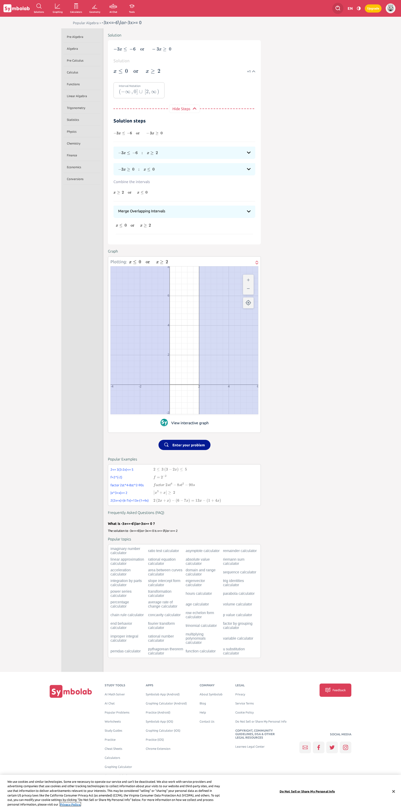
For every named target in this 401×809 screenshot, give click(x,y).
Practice (110, 739)
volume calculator (237, 604)
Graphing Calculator (118, 767)
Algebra (72, 48)
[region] (200, 792)
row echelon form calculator (200, 615)
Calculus (72, 72)
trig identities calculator (233, 583)
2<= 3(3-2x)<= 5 (121, 469)
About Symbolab (211, 694)
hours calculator (199, 593)
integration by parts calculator (126, 583)
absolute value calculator (198, 561)
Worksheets (113, 721)
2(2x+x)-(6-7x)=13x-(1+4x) (129, 500)
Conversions (75, 179)
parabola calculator (239, 593)
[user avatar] (390, 8)
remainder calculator (240, 551)
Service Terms (244, 703)
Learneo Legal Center (250, 746)
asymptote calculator (203, 551)
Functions (73, 84)
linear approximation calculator (127, 561)
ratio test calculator (163, 551)
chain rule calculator (127, 615)
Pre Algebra (75, 36)
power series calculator (121, 593)
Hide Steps (181, 109)
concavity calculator (164, 615)
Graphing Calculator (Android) (166, 703)
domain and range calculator (201, 572)
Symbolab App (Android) (163, 694)
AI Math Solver (115, 694)
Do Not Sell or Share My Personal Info (261, 721)
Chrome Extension (158, 748)
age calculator (197, 604)
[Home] (71, 691)
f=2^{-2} (116, 477)
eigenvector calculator (195, 583)
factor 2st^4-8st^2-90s (127, 485)
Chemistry (73, 143)
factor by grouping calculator (237, 626)
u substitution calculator (234, 651)
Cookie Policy (244, 712)
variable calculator (238, 638)
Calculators (112, 758)
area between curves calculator (165, 572)
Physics (72, 131)
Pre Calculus (75, 60)
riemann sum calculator (233, 561)
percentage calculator (119, 604)
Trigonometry (76, 107)
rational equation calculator (162, 561)
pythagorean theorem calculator (165, 651)
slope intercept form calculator (164, 583)
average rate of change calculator (162, 604)
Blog (203, 703)
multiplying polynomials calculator (196, 638)
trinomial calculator (201, 626)
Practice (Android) (158, 712)
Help (203, 712)
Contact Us (207, 721)
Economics (74, 167)
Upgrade (373, 8)
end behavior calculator (121, 626)
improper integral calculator (124, 638)
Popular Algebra (86, 23)
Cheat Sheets (113, 748)
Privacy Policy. (70, 804)
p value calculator (237, 615)
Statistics (73, 119)
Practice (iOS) (155, 739)
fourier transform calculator (161, 626)
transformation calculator (159, 593)
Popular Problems (117, 712)
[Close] (393, 791)
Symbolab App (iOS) (159, 721)
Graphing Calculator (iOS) (163, 730)
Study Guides (113, 730)
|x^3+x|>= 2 (118, 492)
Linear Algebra (77, 96)
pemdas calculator (125, 651)
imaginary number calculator (125, 551)
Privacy (240, 694)
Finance (72, 155)
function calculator (201, 651)
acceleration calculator (120, 572)
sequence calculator (239, 572)
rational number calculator (161, 638)
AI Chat (110, 703)
